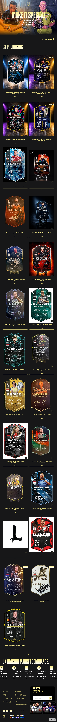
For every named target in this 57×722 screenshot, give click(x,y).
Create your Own (19, 699)
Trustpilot (7, 702)
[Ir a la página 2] (31, 654)
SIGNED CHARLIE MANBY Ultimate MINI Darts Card (15, 369)
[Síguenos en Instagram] (7, 711)
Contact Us (7, 698)
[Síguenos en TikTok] (11, 711)
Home (5, 691)
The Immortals (21, 705)
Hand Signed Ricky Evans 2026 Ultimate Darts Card (15, 139)
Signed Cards (20, 695)
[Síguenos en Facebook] (4, 711)
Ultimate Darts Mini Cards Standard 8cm (15, 555)
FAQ (4, 695)
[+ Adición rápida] (26, 89)
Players (18, 691)
